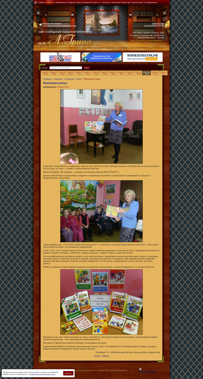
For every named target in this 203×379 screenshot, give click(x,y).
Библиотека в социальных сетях (154, 24)
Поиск (86, 68)
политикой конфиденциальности (42, 374)
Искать (45, 68)
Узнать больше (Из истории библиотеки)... (147, 40)
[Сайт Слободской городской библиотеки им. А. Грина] (70, 38)
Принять (68, 373)
